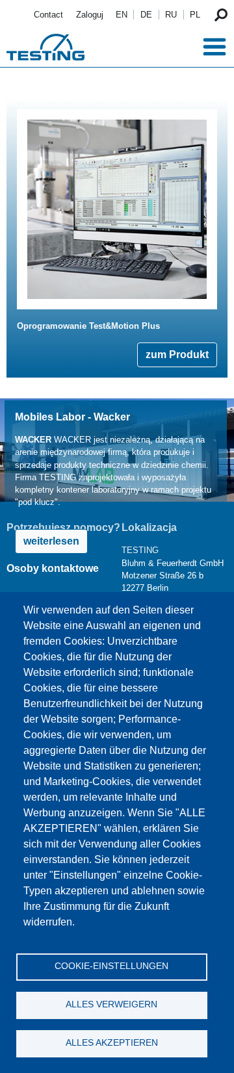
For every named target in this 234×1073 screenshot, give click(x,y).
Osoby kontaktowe (52, 568)
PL (195, 14)
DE (146, 14)
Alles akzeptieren (112, 1043)
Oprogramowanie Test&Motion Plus (88, 326)
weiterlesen (51, 541)
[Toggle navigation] (215, 47)
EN (121, 14)
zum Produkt (177, 354)
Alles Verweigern (111, 1004)
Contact (48, 14)
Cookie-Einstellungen (111, 966)
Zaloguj (89, 14)
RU (171, 14)
